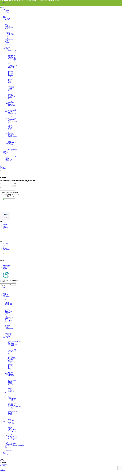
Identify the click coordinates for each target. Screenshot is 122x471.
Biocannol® (7, 32)
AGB (4, 262)
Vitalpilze (9, 129)
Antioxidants (10, 91)
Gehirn (9, 112)
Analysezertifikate (6, 245)
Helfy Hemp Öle (11, 66)
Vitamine (9, 120)
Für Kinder (10, 94)
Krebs (6, 157)
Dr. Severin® (7, 35)
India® (6, 24)
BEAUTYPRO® (8, 31)
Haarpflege (10, 135)
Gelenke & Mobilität (12, 110)
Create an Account (3, 464)
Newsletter (7, 12)
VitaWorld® (7, 18)
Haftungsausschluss (6, 265)
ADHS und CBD (8, 159)
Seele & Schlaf (11, 102)
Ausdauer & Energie (12, 105)
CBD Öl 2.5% (10, 71)
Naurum (6, 40)
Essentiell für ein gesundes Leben (14, 117)
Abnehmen (10, 124)
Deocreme (10, 137)
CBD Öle (7, 49)
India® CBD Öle (11, 56)
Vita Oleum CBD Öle (12, 58)
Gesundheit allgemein (9, 85)
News (6, 11)
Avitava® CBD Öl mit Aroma (14, 51)
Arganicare (7, 26)
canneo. (9, 63)
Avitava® (7, 19)
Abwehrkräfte (10, 93)
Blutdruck (10, 97)
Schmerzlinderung (11, 119)
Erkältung (10, 101)
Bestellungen (5, 224)
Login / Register (6, 454)
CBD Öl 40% (10, 79)
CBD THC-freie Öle (12, 68)
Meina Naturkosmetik (9, 39)
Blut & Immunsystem (12, 90)
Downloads (5, 225)
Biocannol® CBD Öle (12, 52)
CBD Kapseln (8, 81)
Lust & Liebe (10, 148)
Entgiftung (10, 125)
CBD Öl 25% (10, 77)
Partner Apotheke (6, 249)
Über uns (7, 10)
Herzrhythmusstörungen (10, 154)
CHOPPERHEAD (9, 33)
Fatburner (10, 126)
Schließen (2, 458)
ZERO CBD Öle (11, 62)
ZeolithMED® (8, 44)
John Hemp (7, 36)
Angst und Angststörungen (10, 153)
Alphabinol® (7, 23)
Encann (6, 25)
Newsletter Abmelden (9, 13)
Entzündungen (10, 99)
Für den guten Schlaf (12, 113)
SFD (9, 64)
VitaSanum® (7, 20)
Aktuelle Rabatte (6, 243)
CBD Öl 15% (10, 74)
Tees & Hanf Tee (11, 150)
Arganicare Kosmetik (12, 142)
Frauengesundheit (11, 88)
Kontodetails (5, 227)
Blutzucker (10, 98)
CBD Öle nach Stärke (9, 70)
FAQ (4, 246)
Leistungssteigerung (12, 109)
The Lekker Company (9, 43)
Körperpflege (7, 145)
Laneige (6, 38)
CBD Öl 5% (10, 72)
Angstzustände (11, 114)
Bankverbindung (6, 267)
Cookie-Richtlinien (6, 266)
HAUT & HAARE (9, 133)
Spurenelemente (11, 130)
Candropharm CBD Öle (12, 55)
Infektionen (10, 89)
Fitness (9, 106)
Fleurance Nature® (9, 27)
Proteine (9, 107)
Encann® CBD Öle (12, 60)
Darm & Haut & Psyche (12, 121)
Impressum (5, 268)
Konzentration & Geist (9, 111)
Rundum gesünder (11, 115)
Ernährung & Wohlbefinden (10, 118)
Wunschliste (5, 228)
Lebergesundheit (11, 87)
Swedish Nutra (8, 28)
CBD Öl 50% (10, 80)
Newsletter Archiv (8, 15)
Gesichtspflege (8, 143)
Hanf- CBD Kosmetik (12, 140)
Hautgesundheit (11, 134)
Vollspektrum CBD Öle (12, 65)
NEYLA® (7, 41)
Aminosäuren (10, 104)
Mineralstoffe (10, 127)
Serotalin (7, 42)
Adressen (4, 226)
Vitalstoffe (10, 128)
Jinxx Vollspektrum (11, 57)
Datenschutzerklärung (7, 264)
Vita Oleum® (7, 46)
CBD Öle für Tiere (11, 67)
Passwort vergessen (6, 230)
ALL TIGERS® (8, 30)
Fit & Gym (7, 103)
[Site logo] (2, 7)
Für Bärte (9, 138)
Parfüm (9, 141)
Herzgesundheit (11, 86)
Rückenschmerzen (8, 160)
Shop (4, 250)
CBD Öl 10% (10, 73)
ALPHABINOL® (11, 54)
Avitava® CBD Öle (12, 50)
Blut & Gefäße (11, 95)
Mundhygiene (10, 144)
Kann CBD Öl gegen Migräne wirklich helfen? (14, 156)
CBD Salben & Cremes (12, 146)
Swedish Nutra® (8, 21)
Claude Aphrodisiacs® (9, 34)
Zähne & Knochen (11, 96)
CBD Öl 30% (10, 78)
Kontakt (4, 269)
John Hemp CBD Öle (12, 59)
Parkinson (7, 158)
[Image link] (7, 190)
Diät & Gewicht (11, 122)
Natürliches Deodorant (12, 136)
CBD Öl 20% (10, 75)
